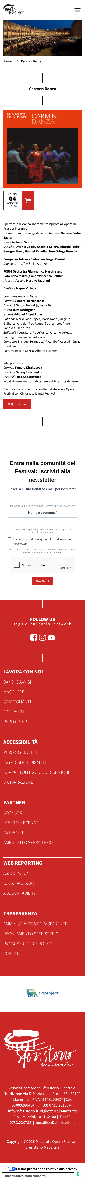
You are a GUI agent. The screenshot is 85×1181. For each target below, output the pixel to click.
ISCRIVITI (42, 580)
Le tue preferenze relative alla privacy (46, 1169)
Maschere (14, 692)
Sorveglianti (17, 702)
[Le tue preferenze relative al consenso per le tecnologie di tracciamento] (78, 1174)
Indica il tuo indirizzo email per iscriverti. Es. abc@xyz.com (42, 506)
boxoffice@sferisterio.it (55, 1122)
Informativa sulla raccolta (25, 1176)
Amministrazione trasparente (35, 924)
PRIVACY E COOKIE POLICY (27, 943)
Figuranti (13, 712)
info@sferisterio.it (23, 1111)
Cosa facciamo (18, 883)
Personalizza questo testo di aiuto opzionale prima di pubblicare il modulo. (42, 531)
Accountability (19, 893)
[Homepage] (14, 10)
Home (8, 61)
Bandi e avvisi (17, 682)
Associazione (17, 873)
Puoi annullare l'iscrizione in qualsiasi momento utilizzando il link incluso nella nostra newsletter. (42, 551)
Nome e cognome (42, 512)
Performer (15, 721)
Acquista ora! (17, 404)
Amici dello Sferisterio (28, 842)
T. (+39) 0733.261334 (53, 1105)
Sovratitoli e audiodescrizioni (36, 772)
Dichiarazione (18, 782)
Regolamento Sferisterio (31, 934)
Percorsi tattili (20, 752)
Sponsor (12, 813)
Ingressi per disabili (24, 762)
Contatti (12, 953)
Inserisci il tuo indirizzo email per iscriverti (41, 489)
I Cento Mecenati (21, 823)
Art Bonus (14, 832)
